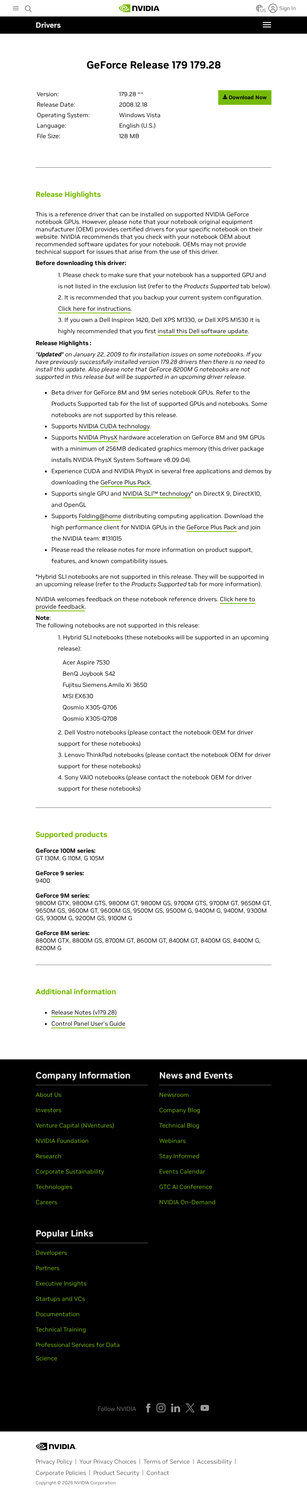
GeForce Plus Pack (125, 482)
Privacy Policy (54, 1461)
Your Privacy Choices (107, 1461)
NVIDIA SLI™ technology (157, 493)
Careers (46, 1202)
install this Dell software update (203, 331)
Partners (48, 1268)
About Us (48, 1094)
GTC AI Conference (185, 1186)
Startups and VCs (60, 1298)
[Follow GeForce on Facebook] (148, 1407)
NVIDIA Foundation (62, 1140)
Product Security (116, 1472)
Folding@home (100, 516)
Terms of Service (166, 1461)
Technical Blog (179, 1125)
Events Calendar (182, 1171)
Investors (48, 1110)
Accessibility (214, 1461)
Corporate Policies (61, 1472)
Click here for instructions (94, 308)
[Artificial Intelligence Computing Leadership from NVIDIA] (139, 8)
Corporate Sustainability (70, 1171)
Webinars (172, 1140)
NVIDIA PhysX (98, 437)
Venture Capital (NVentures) (75, 1125)
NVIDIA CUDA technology (114, 426)
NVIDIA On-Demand (187, 1202)
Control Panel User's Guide (88, 1023)
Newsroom (174, 1094)
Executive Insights (61, 1283)
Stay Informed (179, 1156)
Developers (51, 1252)
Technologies (54, 1186)
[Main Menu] (15, 9)
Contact (157, 1472)
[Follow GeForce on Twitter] (190, 1407)
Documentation (58, 1314)
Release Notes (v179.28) (84, 1012)
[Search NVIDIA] (28, 6)
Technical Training (61, 1329)
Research (48, 1156)
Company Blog (179, 1110)
